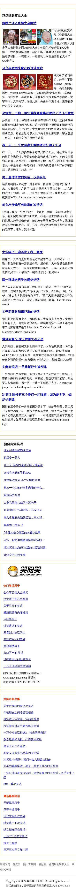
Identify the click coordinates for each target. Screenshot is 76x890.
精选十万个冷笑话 (14, 746)
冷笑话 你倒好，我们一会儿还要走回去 (27, 759)
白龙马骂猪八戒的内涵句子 (20, 502)
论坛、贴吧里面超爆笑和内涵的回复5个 (27, 540)
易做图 (42, 864)
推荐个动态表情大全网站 (19, 23)
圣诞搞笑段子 (12, 802)
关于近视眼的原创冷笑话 (19, 705)
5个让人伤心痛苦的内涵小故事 (22, 532)
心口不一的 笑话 (13, 652)
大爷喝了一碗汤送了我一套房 (22, 252)
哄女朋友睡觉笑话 (14, 829)
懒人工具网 (29, 864)
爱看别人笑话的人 (14, 632)
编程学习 (5, 864)
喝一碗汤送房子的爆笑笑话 (21, 279)
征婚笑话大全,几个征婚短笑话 (22, 480)
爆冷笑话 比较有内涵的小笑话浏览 (24, 547)
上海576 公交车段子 (15, 836)
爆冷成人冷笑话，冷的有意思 (21, 719)
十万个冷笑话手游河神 (17, 666)
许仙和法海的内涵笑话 (17, 450)
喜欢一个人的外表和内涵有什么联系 (25, 487)
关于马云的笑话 (13, 605)
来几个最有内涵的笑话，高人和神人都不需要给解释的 (36, 517)
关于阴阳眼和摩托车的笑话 (21, 311)
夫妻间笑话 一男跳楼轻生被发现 (24, 367)
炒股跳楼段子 (12, 646)
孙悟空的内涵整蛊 (15, 554)
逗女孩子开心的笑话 (16, 599)
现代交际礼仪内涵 (14, 816)
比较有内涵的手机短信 (17, 472)
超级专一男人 (12, 457)
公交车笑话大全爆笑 (16, 592)
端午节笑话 (10, 843)
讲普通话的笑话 (13, 625)
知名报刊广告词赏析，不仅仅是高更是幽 (28, 510)
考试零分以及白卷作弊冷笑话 (21, 726)
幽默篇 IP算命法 (13, 525)
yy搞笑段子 (10, 619)
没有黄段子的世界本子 (17, 659)
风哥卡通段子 (12, 809)
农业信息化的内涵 (14, 639)
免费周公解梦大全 (59, 864)
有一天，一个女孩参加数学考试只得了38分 (31, 145)
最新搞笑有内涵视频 (16, 612)
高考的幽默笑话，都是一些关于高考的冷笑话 (31, 766)
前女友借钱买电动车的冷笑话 (22, 204)
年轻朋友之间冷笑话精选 (19, 712)
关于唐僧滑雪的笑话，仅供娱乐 (24, 177)
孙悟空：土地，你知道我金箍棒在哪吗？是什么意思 (38, 113)
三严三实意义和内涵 (16, 849)
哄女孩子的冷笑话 (14, 822)
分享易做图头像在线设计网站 (22, 68)
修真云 (16, 864)
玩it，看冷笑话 (12, 783)
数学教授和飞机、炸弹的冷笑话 (23, 739)
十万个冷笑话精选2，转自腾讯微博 (25, 732)
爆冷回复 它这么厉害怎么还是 (22, 339)
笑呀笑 (24, 571)
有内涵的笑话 (12, 495)
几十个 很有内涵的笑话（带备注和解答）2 (29, 465)
